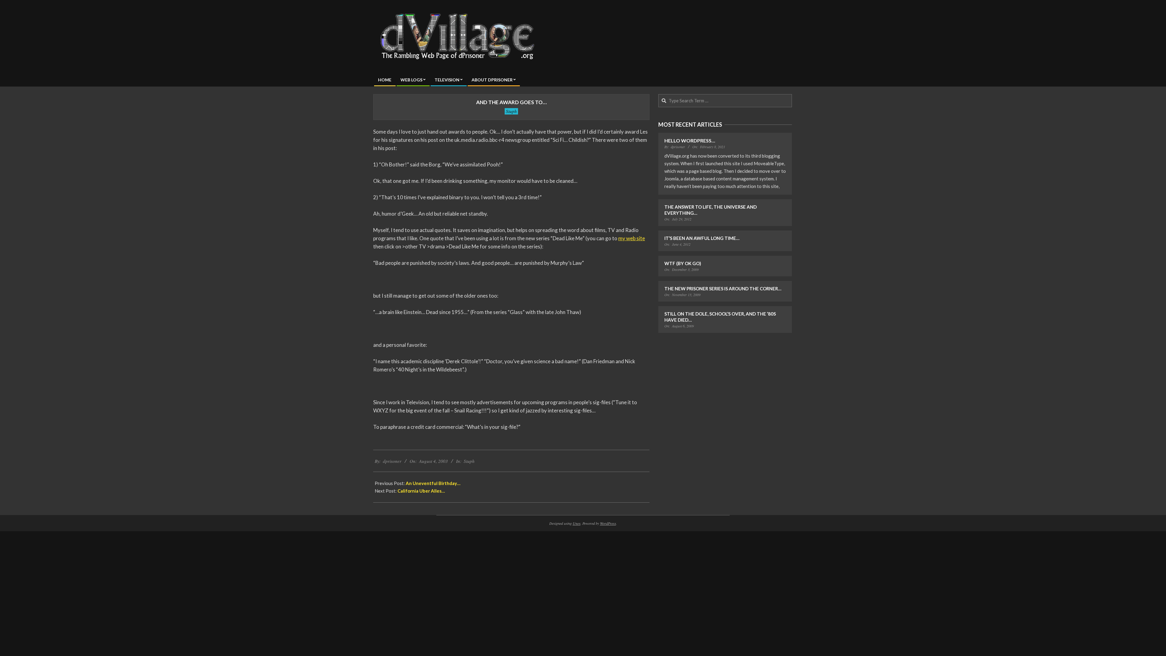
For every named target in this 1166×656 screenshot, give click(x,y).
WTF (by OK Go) (682, 263)
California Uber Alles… (421, 491)
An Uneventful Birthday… (433, 483)
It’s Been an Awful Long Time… (701, 238)
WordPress (608, 523)
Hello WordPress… (689, 140)
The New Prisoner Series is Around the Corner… (722, 288)
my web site (631, 238)
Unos (577, 523)
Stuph (511, 111)
